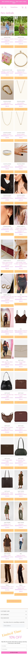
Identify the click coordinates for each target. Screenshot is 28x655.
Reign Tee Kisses (21, 555)
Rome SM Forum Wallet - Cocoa (21, 395)
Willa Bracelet (20, 71)
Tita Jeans (20, 524)
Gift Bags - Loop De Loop (7, 71)
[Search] (4, 7)
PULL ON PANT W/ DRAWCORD (20, 587)
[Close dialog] (27, 628)
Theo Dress (21, 493)
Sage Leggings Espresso (7, 330)
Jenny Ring (7, 165)
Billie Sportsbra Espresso (21, 330)
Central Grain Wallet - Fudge (7, 460)
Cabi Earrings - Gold (7, 228)
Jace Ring (21, 165)
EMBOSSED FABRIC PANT (7, 586)
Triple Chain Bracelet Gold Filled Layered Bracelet (7, 263)
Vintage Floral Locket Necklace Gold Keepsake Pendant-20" (21, 229)
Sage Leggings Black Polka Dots (20, 297)
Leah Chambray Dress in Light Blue (7, 39)
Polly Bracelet (7, 103)
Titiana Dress (7, 524)
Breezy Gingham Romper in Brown (21, 39)
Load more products (14, 601)
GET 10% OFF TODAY (14, 652)
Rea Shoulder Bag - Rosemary (21, 460)
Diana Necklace (21, 197)
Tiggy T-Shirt (7, 555)
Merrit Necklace (21, 134)
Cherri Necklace (7, 197)
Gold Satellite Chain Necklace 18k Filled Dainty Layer (20, 263)
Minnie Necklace (7, 134)
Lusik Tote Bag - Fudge (7, 493)
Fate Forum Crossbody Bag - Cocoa (7, 428)
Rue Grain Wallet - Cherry (20, 428)
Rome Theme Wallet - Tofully (20, 362)
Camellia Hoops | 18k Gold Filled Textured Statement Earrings (7, 298)
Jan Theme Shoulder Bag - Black (7, 395)
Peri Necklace (20, 103)
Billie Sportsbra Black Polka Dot (7, 362)
